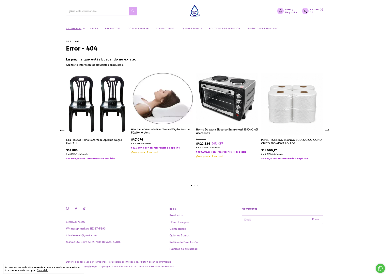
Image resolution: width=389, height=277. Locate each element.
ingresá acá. (132, 261)
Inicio (94, 28)
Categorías (73, 28)
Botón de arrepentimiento (156, 261)
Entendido (42, 270)
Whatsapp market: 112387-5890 (86, 228)
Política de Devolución (224, 28)
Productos (112, 28)
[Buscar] (133, 11)
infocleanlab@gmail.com (81, 235)
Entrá (288, 9)
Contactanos (165, 28)
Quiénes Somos (192, 28)
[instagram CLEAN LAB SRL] (67, 208)
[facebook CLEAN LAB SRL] (76, 208)
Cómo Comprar (138, 28)
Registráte (291, 12)
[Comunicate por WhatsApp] (380, 268)
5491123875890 (75, 222)
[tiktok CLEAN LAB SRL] (84, 208)
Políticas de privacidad (263, 28)
